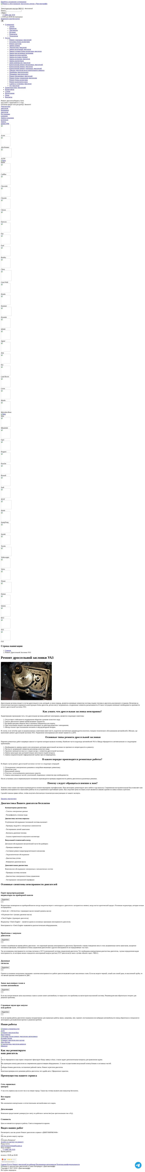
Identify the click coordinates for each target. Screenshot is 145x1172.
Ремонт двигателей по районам (24, 1164)
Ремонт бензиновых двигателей (20, 76)
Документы (13, 30)
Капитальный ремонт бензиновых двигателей (26, 65)
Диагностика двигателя (17, 47)
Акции (11, 26)
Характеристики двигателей (15, 87)
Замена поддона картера (18, 55)
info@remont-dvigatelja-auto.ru (11, 1146)
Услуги (7, 38)
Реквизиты (13, 34)
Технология (13, 36)
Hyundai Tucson (6, 1038)
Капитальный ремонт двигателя (21, 66)
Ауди (3, 1031)
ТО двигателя (14, 86)
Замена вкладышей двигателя (20, 49)
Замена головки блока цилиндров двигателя (25, 51)
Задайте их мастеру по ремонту (12, 1142)
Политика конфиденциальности (68, 1164)
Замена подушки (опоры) (18, 57)
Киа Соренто (5, 1034)
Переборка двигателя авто (18, 72)
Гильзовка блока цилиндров (19, 42)
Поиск (3, 10)
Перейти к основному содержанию (13, 2)
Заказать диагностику (9, 799)
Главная (4, 1164)
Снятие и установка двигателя (20, 84)
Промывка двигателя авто (18, 74)
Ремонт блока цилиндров (18, 80)
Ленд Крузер (5, 1042)
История (12, 32)
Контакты (8, 97)
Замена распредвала (16, 61)
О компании (9, 24)
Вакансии (12, 28)
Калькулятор (9, 89)
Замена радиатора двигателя (19, 59)
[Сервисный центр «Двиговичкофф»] (24, 4)
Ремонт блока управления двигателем (23, 78)
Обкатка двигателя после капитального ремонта (26, 70)
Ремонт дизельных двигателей (20, 40)
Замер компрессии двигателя (19, 63)
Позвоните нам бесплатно (10, 19)
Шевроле (4, 1046)
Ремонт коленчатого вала (18, 82)
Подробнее (5, 899)
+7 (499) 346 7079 (8, 15)
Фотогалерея (9, 93)
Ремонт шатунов (15, 44)
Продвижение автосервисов (46, 1164)
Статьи (7, 91)
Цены (7, 95)
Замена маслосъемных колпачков (21, 53)
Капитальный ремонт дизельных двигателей (25, 68)
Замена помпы (14, 45)
